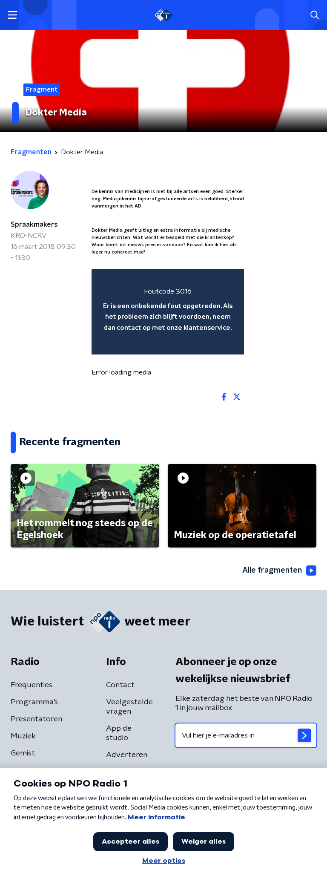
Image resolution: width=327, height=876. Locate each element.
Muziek (23, 736)
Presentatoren (36, 719)
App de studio (119, 733)
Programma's (34, 702)
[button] (12, 15)
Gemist (23, 753)
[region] (168, 311)
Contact (120, 685)
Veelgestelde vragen (129, 706)
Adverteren (126, 755)
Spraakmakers (34, 224)
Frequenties (31, 685)
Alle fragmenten (272, 570)
